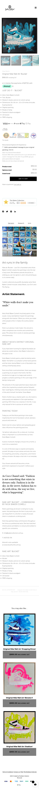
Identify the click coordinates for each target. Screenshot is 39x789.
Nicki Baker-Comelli (28, 590)
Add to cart (23, 178)
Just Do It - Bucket (18, 591)
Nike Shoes (25, 591)
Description (11, 223)
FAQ (22, 772)
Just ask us (17, 184)
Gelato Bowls (22, 284)
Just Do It (30, 284)
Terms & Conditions (8, 772)
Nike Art (8, 71)
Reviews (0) (21, 223)
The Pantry (5, 287)
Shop (3, 71)
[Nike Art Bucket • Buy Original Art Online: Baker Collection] (10, 8)
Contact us (17, 772)
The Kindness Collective (30, 772)
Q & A (29, 223)
